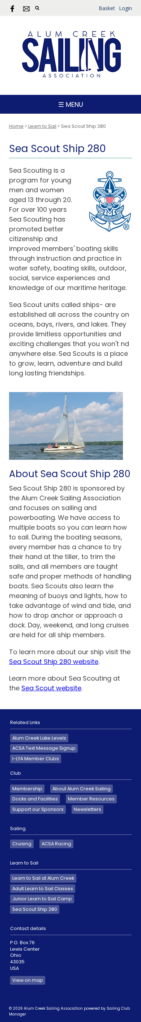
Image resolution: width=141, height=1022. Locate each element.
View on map (27, 980)
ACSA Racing (56, 844)
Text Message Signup (44, 748)
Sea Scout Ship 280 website (53, 661)
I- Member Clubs (35, 759)
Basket (107, 8)
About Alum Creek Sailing (81, 789)
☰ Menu (70, 104)
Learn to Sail (42, 126)
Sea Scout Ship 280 (34, 909)
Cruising (21, 844)
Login (125, 8)
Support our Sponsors (38, 809)
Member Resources (91, 799)
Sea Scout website (51, 688)
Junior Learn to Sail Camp (42, 899)
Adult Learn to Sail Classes (42, 889)
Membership (27, 789)
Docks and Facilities (35, 799)
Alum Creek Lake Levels (39, 738)
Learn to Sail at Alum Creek (43, 878)
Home (16, 126)
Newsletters (87, 809)
